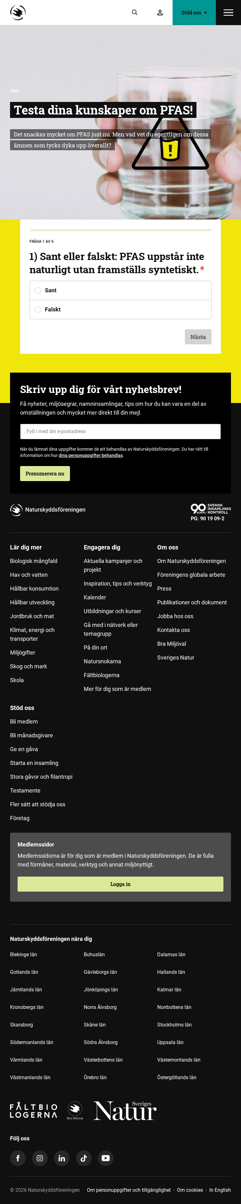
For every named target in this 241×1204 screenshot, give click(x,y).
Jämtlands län (26, 990)
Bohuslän (94, 954)
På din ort (95, 647)
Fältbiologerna (102, 675)
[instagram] (40, 1158)
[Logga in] (160, 12)
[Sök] (134, 12)
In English (220, 1190)
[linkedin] (62, 1158)
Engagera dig (102, 547)
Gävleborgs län (100, 972)
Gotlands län (24, 972)
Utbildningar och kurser (112, 611)
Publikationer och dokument (192, 602)
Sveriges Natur (175, 657)
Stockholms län (174, 1025)
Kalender (95, 597)
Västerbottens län (103, 1060)
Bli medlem (24, 721)
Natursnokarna (102, 661)
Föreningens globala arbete (191, 574)
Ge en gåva (24, 749)
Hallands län (171, 972)
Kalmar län (169, 990)
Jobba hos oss (175, 616)
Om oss (167, 547)
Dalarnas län (171, 954)
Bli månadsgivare (31, 735)
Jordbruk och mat (32, 616)
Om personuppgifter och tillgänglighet (129, 1190)
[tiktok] (84, 1158)
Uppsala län (170, 1042)
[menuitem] (47, 620)
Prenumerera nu (45, 473)
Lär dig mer (26, 547)
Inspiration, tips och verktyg (118, 583)
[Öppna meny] (228, 12)
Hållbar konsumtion (34, 588)
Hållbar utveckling (32, 602)
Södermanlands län (31, 1042)
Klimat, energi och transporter (32, 634)
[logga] (75, 1110)
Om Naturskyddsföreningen (191, 561)
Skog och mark (28, 666)
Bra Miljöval (171, 643)
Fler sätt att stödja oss (37, 804)
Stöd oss (22, 708)
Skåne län (95, 1025)
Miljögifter (22, 652)
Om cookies (190, 1190)
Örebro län (95, 1077)
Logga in (120, 884)
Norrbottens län (174, 1007)
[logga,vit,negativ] (125, 1110)
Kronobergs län (27, 1007)
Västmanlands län (30, 1077)
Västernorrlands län (179, 1060)
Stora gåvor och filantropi (41, 776)
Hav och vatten (29, 574)
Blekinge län (23, 954)
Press (164, 588)
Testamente (25, 790)
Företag (19, 818)
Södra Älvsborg (101, 1042)
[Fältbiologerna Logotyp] (33, 1111)
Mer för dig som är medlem (117, 689)
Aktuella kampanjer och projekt (113, 565)
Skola (17, 680)
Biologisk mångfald (33, 561)
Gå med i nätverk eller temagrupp (111, 629)
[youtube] (106, 1158)
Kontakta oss (173, 630)
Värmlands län (26, 1060)
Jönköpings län (101, 990)
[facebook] (18, 1158)
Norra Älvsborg (100, 1007)
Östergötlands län (176, 1077)
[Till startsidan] (19, 12)
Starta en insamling (34, 763)
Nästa (198, 337)
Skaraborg (21, 1025)
